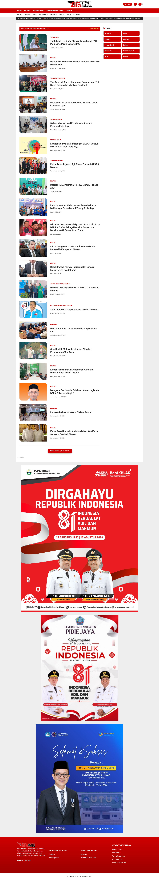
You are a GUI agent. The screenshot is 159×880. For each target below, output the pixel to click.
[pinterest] (26, 864)
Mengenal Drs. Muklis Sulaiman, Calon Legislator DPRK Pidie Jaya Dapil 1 (75, 392)
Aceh (125, 33)
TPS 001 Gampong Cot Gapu (60, 284)
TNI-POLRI (76, 15)
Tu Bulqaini (54, 37)
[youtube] (25, 4)
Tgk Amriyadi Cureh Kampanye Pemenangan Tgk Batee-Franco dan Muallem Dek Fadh (74, 83)
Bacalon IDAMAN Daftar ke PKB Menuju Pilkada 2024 (74, 186)
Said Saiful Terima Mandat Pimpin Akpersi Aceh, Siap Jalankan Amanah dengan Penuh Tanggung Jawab (49, 18)
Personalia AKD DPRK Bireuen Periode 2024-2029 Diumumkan (75, 63)
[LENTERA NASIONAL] (79, 7)
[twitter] (19, 4)
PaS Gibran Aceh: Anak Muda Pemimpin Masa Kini (73, 330)
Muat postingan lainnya (60, 451)
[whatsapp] (23, 864)
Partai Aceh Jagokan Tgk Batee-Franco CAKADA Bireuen (74, 165)
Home (19, 10)
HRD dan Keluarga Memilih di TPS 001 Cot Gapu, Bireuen (74, 289)
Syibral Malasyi (56, 119)
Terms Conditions (118, 856)
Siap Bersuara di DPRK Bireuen (61, 306)
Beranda (21, 457)
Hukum (35, 15)
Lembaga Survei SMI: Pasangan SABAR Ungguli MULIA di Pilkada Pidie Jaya (74, 145)
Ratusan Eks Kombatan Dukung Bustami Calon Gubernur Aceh (73, 104)
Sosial (69, 15)
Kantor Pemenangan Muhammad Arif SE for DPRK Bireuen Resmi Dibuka (72, 371)
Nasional (126, 39)
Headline (108, 33)
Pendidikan (53, 15)
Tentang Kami (38, 10)
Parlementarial (128, 51)
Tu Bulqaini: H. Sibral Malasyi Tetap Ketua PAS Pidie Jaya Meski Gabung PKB (73, 42)
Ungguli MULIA (55, 140)
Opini (106, 56)
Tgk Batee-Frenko (56, 160)
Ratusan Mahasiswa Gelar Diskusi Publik (70, 412)
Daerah (19, 15)
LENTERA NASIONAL (85, 876)
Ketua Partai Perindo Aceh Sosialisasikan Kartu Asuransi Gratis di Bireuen (74, 433)
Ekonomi (27, 15)
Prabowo (53, 325)
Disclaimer (116, 853)
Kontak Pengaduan (119, 863)
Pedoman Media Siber (55, 10)
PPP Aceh (53, 408)
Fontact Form (117, 859)
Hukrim (125, 56)
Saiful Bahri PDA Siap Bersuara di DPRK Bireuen (74, 309)
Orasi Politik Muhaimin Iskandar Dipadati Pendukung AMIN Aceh (70, 350)
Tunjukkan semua (93, 28)
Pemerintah (43, 15)
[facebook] (17, 4)
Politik (61, 15)
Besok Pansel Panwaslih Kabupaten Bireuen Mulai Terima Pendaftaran (72, 268)
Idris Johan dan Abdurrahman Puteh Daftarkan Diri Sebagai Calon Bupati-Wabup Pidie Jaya (73, 207)
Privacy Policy (117, 849)
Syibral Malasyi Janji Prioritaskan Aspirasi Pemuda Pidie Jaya (71, 124)
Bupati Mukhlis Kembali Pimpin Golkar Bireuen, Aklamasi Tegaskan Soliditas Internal (101, 18)
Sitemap (127, 4)
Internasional (109, 45)
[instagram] (22, 4)
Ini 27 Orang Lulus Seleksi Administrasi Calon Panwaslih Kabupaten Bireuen (73, 248)
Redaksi (27, 10)
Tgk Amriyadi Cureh (57, 78)
